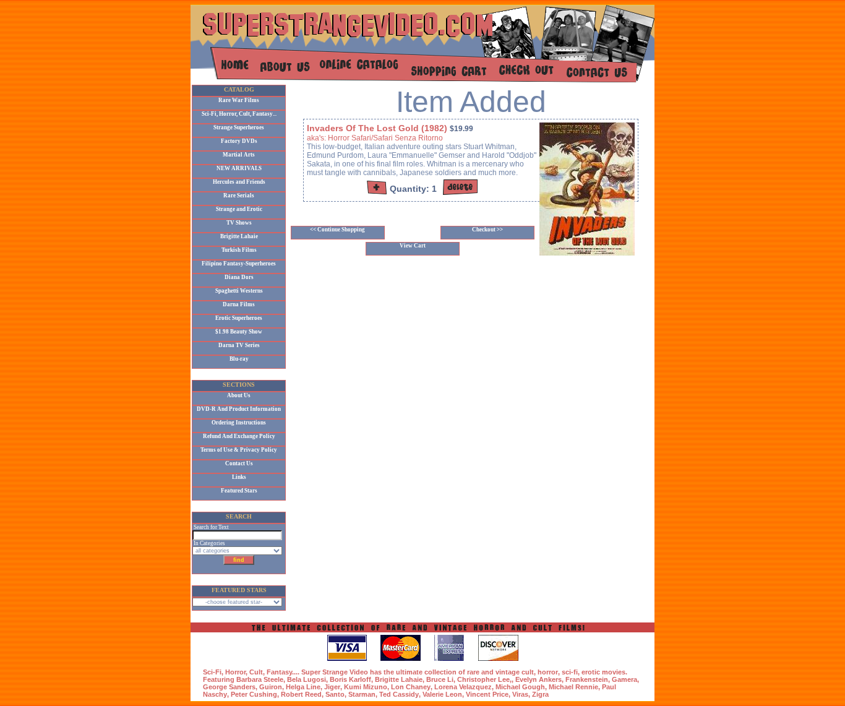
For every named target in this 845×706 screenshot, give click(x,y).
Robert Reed (301, 694)
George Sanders (229, 687)
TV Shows (239, 223)
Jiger (332, 687)
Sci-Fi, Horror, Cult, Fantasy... (239, 114)
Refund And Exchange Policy (239, 436)
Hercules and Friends (239, 182)
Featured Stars (239, 491)
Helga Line (303, 687)
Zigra (540, 694)
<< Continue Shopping (337, 229)
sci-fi (570, 672)
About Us (239, 395)
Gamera (624, 679)
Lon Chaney (411, 687)
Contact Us (239, 463)
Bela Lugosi (306, 679)
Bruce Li (439, 679)
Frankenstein (586, 679)
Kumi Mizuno (365, 687)
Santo (335, 694)
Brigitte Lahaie (239, 236)
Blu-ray (239, 359)
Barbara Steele (259, 679)
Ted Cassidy (399, 694)
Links (239, 477)
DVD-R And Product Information (239, 409)
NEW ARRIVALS (239, 168)
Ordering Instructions (239, 423)
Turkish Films (239, 250)
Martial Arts (239, 155)
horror (548, 672)
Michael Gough (520, 687)
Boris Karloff (350, 679)
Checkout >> (487, 229)
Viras (520, 694)
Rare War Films (238, 100)
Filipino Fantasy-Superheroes (239, 263)
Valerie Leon (442, 694)
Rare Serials (238, 195)
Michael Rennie (573, 687)
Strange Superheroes (238, 127)
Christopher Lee (483, 679)
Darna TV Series (239, 345)
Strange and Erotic (239, 209)
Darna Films (239, 304)
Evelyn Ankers (538, 679)
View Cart (413, 246)
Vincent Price (487, 694)
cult (527, 672)
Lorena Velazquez (463, 687)
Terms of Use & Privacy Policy (238, 450)
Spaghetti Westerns (239, 291)
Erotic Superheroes (238, 318)
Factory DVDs (239, 141)
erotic (590, 672)
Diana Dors (239, 277)
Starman (361, 694)
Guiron (270, 687)
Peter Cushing (254, 694)
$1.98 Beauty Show (238, 332)
